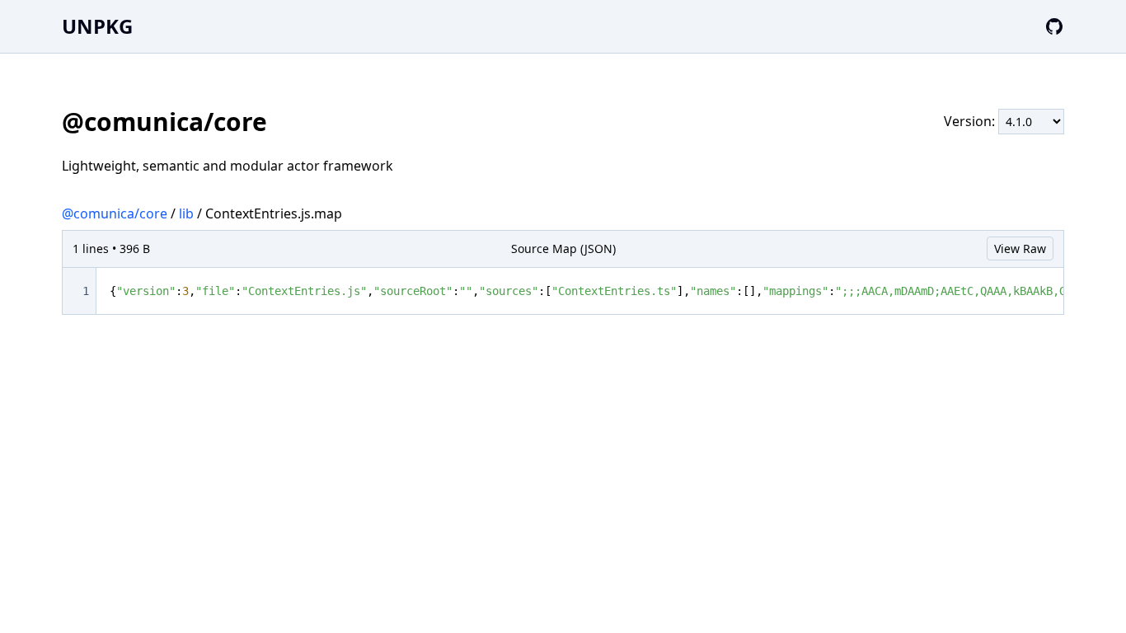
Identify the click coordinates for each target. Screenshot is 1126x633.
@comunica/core (114, 213)
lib (186, 213)
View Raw (1020, 248)
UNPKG (97, 26)
